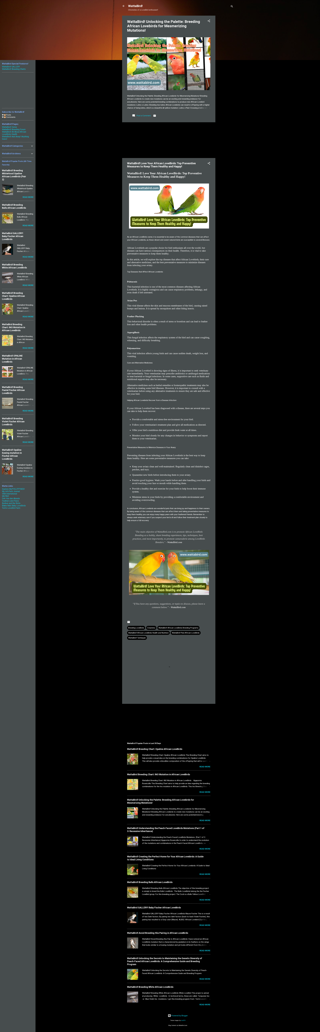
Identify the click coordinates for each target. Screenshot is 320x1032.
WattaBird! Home (9, 127)
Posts (8, 115)
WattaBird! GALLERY (11, 67)
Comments (10, 117)
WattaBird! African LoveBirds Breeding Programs (178, 628)
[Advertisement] (225, 53)
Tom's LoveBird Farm (11, 508)
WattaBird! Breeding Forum (14, 129)
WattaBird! (135, 6)
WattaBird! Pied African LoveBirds (186, 633)
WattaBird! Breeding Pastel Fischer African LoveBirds (13, 390)
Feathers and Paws (10, 501)
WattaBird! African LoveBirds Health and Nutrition (148, 633)
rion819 (183, 1020)
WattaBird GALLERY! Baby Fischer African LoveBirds (154, 907)
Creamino (151, 628)
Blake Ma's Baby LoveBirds (14, 505)
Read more (205, 767)
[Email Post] (154, 116)
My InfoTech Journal (11, 491)
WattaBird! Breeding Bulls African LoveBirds (149, 882)
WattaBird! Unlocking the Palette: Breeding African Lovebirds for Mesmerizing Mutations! (163, 26)
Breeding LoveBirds (136, 628)
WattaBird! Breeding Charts (14, 69)
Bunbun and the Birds (11, 503)
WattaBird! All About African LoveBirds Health (14, 133)
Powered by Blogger (179, 1015)
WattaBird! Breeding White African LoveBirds (150, 987)
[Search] (231, 7)
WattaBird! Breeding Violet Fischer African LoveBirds (13, 421)
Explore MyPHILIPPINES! (13, 489)
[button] (208, 21)
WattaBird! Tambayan (137, 638)
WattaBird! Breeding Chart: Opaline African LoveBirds (154, 749)
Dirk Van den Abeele (11, 498)
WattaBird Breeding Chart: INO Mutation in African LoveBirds (158, 774)
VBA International (9, 494)
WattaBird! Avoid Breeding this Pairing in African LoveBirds (157, 933)
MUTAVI (5, 496)
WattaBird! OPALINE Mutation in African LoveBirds (12, 358)
